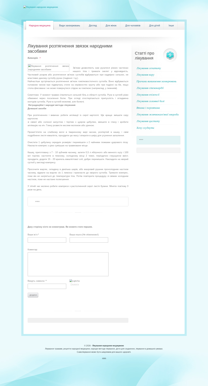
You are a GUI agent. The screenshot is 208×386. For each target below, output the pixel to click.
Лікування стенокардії (150, 88)
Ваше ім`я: (33, 234)
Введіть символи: (37, 281)
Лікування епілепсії (147, 94)
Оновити (75, 284)
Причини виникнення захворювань (156, 81)
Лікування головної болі (150, 101)
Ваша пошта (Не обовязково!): (84, 234)
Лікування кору (145, 74)
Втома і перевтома (148, 108)
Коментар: (33, 249)
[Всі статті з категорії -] (40, 57)
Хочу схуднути (145, 128)
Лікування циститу (148, 121)
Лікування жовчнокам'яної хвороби (157, 114)
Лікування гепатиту (148, 68)
